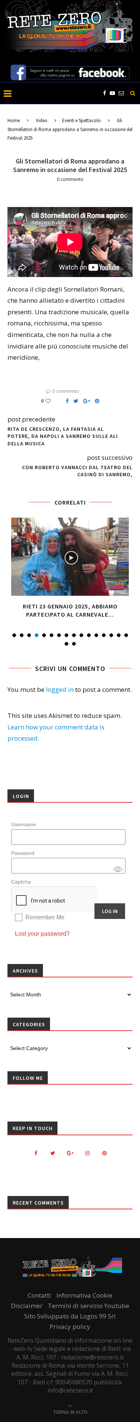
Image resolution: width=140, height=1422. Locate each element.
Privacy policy (70, 1326)
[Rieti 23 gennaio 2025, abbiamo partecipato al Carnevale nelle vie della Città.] (70, 557)
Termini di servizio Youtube (88, 1305)
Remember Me (45, 917)
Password (22, 853)
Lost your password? (42, 933)
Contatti (39, 1295)
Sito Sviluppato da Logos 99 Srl (70, 1316)
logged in (60, 689)
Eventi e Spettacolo (81, 120)
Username (23, 824)
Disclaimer (27, 1305)
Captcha (21, 882)
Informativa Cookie (84, 1295)
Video (41, 120)
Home (13, 120)
